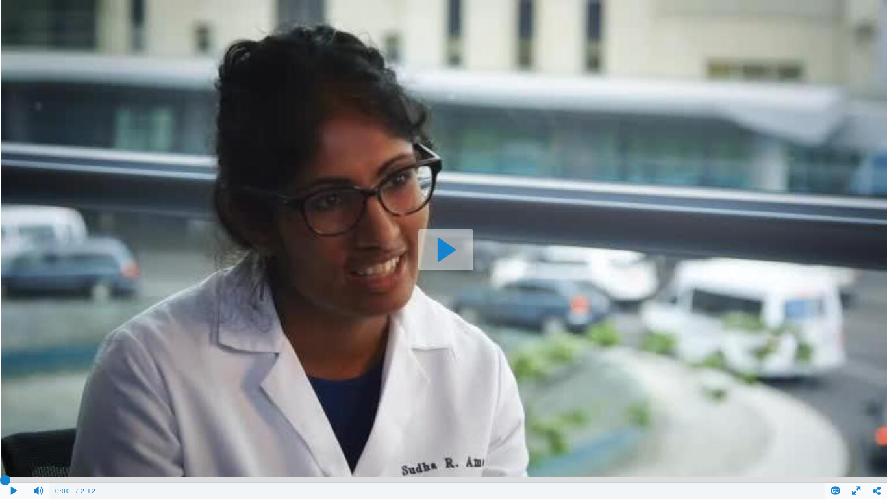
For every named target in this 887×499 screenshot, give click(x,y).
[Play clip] (14, 491)
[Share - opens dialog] (876, 491)
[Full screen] (856, 491)
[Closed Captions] (835, 491)
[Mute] (39, 491)
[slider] (443, 479)
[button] (445, 249)
